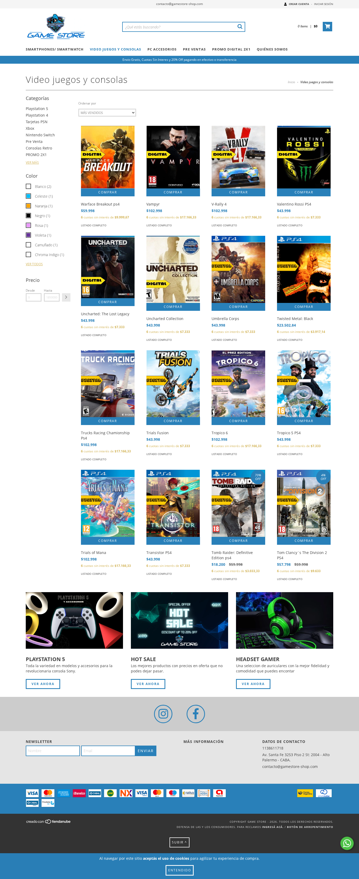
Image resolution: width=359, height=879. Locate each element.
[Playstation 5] (74, 620)
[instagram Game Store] (163, 714)
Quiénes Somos (272, 49)
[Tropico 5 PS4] (304, 383)
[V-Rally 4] (238, 157)
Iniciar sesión (323, 4)
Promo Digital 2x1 (231, 49)
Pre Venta (34, 141)
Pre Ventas (194, 49)
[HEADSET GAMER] (284, 620)
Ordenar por (87, 103)
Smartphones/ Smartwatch (55, 49)
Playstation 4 (37, 115)
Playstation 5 (37, 108)
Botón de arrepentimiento (310, 827)
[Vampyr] (173, 157)
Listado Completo (93, 225)
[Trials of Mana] (108, 503)
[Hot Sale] (179, 620)
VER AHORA (43, 684)
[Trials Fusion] (173, 383)
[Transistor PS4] (173, 503)
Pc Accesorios (162, 49)
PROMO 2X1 (36, 154)
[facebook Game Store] (196, 714)
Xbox (30, 128)
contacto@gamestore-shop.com (179, 4)
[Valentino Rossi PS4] (304, 157)
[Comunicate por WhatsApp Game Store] (347, 843)
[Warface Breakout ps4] (108, 157)
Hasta (48, 290)
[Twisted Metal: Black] (304, 269)
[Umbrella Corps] (238, 269)
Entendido (179, 870)
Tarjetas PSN (37, 121)
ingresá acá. (273, 827)
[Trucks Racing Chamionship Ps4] (108, 383)
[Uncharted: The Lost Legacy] (108, 267)
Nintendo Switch (40, 134)
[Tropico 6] (238, 383)
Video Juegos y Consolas (115, 49)
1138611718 (272, 748)
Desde (30, 290)
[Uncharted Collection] (173, 269)
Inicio (291, 82)
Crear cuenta (299, 4)
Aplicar (66, 297)
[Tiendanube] (49, 823)
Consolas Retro (39, 148)
